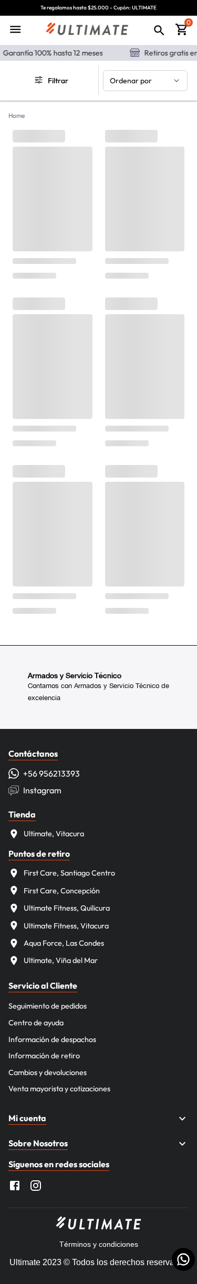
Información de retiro (44, 1055)
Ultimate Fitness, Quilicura (67, 908)
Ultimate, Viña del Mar (61, 960)
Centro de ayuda (36, 1022)
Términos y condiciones (98, 1244)
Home (16, 115)
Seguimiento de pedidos (47, 1006)
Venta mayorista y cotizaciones (59, 1088)
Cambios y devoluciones (47, 1072)
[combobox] (145, 80)
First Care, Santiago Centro (69, 873)
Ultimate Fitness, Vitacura (66, 926)
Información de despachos (52, 1039)
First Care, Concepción (62, 890)
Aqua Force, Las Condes (64, 943)
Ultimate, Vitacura (54, 833)
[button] (98, 1118)
